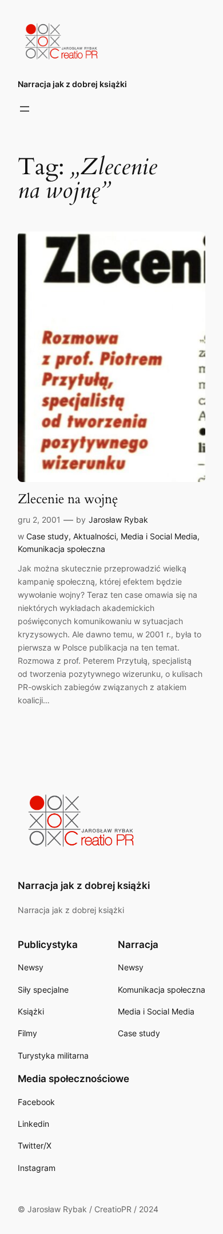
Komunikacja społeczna (61, 549)
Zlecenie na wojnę (68, 499)
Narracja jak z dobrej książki (72, 84)
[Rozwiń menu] (24, 109)
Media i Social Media (159, 536)
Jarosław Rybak (118, 519)
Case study (47, 536)
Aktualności (94, 536)
